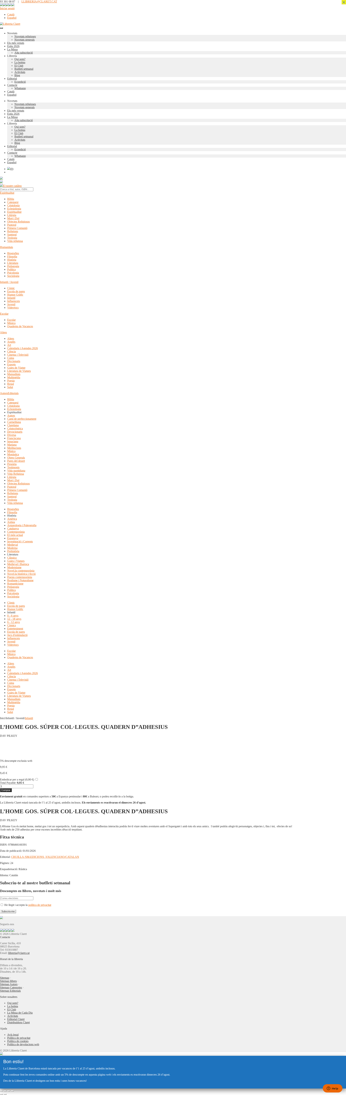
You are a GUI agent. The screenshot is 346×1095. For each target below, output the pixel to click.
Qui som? (19, 59)
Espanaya (12, 538)
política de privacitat (39, 904)
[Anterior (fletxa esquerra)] (1, 1094)
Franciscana (14, 438)
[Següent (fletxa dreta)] (5, 1094)
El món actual (15, 535)
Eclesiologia (14, 208)
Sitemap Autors (8, 984)
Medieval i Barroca (18, 564)
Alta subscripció (23, 52)
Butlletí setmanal (23, 68)
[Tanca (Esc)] (12, 1091)
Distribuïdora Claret (18, 1022)
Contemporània (16, 531)
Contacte (12, 85)
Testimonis (13, 467)
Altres (3, 332)
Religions (12, 231)
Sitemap (4, 977)
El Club (18, 65)
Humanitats (6, 247)
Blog (17, 75)
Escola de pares (16, 291)
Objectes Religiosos (18, 221)
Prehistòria (13, 551)
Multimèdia (13, 377)
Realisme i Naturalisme (20, 580)
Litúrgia (11, 215)
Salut (10, 387)
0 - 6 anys (12, 615)
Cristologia (13, 205)
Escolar (4, 313)
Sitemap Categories (11, 987)
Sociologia (13, 275)
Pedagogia (13, 266)
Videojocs (13, 307)
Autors (4, 393)
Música (11, 323)
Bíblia (10, 198)
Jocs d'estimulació (17, 635)
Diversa (11, 434)
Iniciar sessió (7, 8)
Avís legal (13, 1034)
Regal (10, 383)
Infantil (11, 297)
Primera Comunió (17, 228)
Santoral (12, 234)
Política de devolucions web (23, 1044)
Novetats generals (24, 39)
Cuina (10, 357)
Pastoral (11, 224)
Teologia (12, 237)
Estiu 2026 (13, 46)
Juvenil (11, 304)
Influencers (13, 301)
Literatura (12, 262)
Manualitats (13, 374)
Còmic (11, 288)
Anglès (11, 341)
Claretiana (13, 425)
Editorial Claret (16, 1019)
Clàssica (12, 557)
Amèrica (12, 518)
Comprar (5, 790)
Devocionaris (14, 431)
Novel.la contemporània (20, 570)
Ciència (11, 351)
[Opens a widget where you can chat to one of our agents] (332, 1088)
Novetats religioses (25, 36)
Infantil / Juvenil (9, 282)
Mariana (12, 444)
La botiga (19, 62)
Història (11, 259)
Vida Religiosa (15, 473)
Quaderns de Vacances (20, 326)
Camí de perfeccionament (21, 418)
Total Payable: (8, 782)
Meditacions (14, 447)
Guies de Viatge (16, 367)
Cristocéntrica (15, 428)
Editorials (13, 393)
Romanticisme (15, 583)
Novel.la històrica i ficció (21, 573)
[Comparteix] (8, 1091)
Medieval (12, 544)
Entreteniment (15, 628)
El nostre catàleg (12, 185)
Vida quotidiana (16, 470)
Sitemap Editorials (10, 990)
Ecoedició (20, 81)
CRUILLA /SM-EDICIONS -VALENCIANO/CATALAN (45, 856)
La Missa (12, 49)
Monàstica (13, 454)
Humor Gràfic (15, 294)
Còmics (11, 625)
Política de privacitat (18, 1037)
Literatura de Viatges (19, 370)
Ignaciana (12, 441)
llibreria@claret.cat (19, 952)
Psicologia (13, 272)
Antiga (11, 522)
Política (11, 269)
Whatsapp (20, 88)
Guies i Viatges (16, 560)
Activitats (19, 72)
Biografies (13, 253)
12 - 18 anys (14, 618)
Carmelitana (14, 422)
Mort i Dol (13, 218)
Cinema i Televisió (17, 354)
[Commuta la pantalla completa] (5, 1091)
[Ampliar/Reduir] (1, 1091)
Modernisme (14, 567)
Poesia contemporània (19, 577)
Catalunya (13, 528)
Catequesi (12, 202)
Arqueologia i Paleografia (21, 525)
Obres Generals (16, 457)
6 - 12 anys (13, 622)
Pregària (12, 464)
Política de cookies (17, 1041)
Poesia (11, 380)
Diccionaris (13, 361)
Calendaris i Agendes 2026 (22, 348)
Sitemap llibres (8, 981)
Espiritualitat (7, 192)
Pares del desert (16, 460)
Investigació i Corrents (20, 541)
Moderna (12, 547)
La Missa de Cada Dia (20, 1012)
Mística (11, 451)
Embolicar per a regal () (17, 779)
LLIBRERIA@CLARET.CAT (39, 1)
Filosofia (12, 256)
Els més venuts (15, 42)
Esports (11, 364)
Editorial (12, 78)
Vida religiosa (15, 241)
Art (9, 345)
